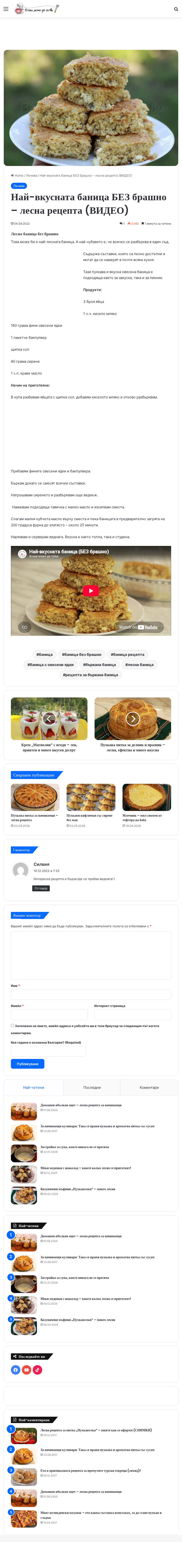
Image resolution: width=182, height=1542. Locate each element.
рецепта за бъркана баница (91, 674)
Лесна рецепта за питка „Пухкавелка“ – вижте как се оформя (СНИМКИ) (96, 1430)
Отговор (41, 888)
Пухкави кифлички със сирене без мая (89, 817)
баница (46, 654)
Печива (31, 175)
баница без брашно (82, 654)
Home (18, 175)
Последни (92, 1087)
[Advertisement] (91, 33)
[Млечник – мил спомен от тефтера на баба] (147, 797)
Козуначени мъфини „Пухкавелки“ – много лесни (78, 1189)
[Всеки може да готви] (36, 8)
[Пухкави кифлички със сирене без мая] (91, 797)
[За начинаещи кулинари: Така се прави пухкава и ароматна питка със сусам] (24, 1132)
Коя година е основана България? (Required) (46, 1042)
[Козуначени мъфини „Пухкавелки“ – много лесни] (24, 1195)
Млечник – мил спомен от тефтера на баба (142, 817)
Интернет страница (109, 1006)
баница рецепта (128, 654)
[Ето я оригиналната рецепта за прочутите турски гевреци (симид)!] (24, 1477)
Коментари (149, 1087)
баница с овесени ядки (52, 664)
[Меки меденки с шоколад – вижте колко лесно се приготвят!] (24, 1174)
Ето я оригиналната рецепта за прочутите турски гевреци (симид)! (91, 1470)
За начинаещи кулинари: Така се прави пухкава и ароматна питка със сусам (98, 1126)
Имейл (17, 1006)
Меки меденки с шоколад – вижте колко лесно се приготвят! (86, 1168)
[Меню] (6, 10)
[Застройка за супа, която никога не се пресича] (24, 1153)
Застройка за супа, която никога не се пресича (75, 1147)
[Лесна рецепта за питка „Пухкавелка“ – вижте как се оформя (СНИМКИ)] (24, 1436)
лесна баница (141, 664)
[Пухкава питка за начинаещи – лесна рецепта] (35, 797)
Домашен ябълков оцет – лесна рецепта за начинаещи (81, 1105)
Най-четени (33, 1087)
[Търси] (176, 10)
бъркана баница (101, 664)
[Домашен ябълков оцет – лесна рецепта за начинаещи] (24, 1111)
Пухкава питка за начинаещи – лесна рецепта (34, 817)
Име (15, 986)
